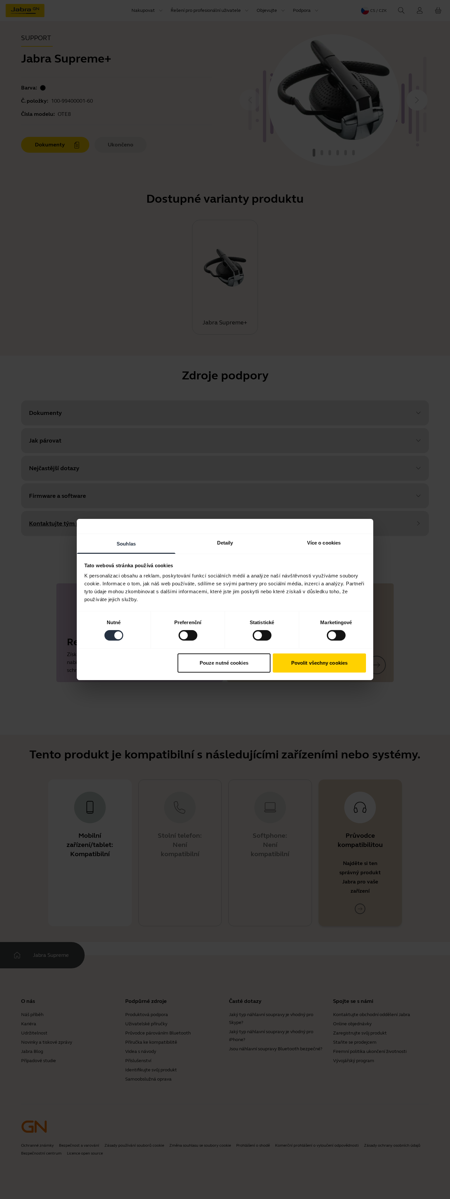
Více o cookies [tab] (324, 543)
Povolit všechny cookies (319, 663)
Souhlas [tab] (126, 544)
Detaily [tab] (225, 543)
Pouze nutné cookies (224, 663)
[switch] (188, 635)
